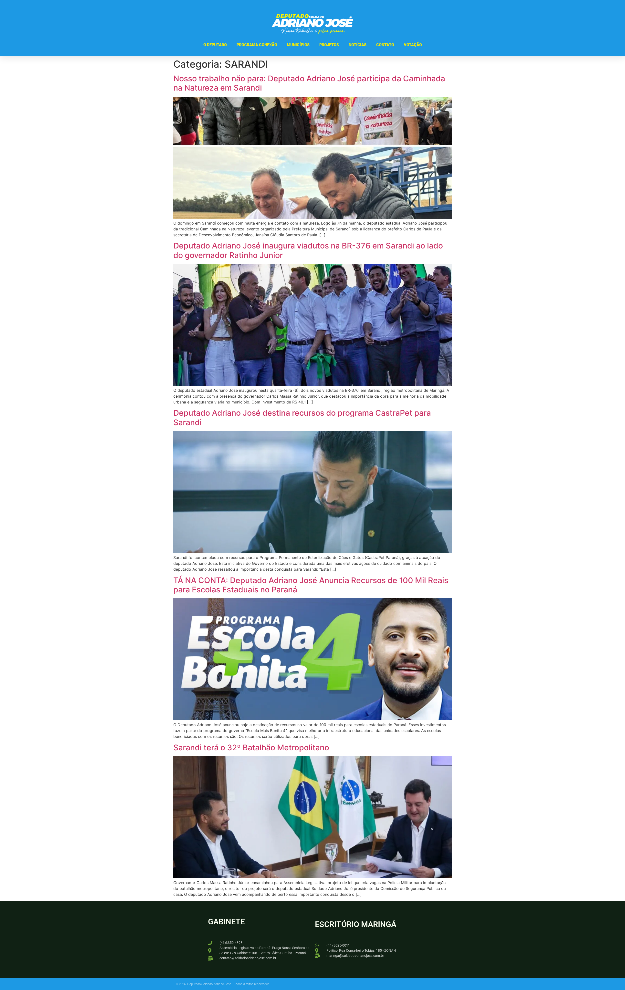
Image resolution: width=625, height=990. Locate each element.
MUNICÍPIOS (298, 44)
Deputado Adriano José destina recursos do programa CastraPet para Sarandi (302, 417)
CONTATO (385, 44)
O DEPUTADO (215, 44)
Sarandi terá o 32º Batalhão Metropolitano (251, 747)
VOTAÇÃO (413, 44)
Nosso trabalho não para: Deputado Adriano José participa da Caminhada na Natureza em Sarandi (309, 83)
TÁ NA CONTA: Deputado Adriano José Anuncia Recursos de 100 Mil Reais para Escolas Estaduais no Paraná (310, 585)
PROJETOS (329, 44)
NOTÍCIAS (357, 44)
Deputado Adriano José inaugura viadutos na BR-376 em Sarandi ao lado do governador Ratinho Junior (308, 250)
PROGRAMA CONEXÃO (257, 44)
